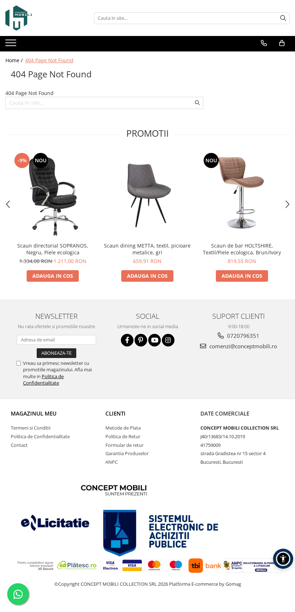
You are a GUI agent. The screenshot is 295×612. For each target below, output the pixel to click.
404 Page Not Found (49, 60)
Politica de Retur (122, 436)
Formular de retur (124, 445)
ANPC (111, 462)
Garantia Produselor (127, 453)
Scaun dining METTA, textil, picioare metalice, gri (147, 249)
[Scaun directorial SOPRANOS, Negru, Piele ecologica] (52, 195)
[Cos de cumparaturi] (282, 43)
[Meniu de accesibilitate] (283, 559)
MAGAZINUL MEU (33, 413)
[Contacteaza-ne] (264, 43)
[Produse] (11, 45)
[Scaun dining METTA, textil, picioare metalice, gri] (147, 195)
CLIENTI (115, 413)
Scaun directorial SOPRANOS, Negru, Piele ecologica (52, 249)
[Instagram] (168, 340)
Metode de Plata (123, 428)
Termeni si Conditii (30, 428)
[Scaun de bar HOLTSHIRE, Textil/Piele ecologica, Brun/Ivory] (242, 195)
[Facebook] (127, 340)
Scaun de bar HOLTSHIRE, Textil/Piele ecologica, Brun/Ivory (242, 249)
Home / (14, 60)
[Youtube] (154, 340)
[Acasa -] (41, 18)
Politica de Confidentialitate (43, 379)
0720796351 (242, 335)
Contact (19, 445)
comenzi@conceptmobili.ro (242, 346)
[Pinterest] (141, 340)
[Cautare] (283, 18)
